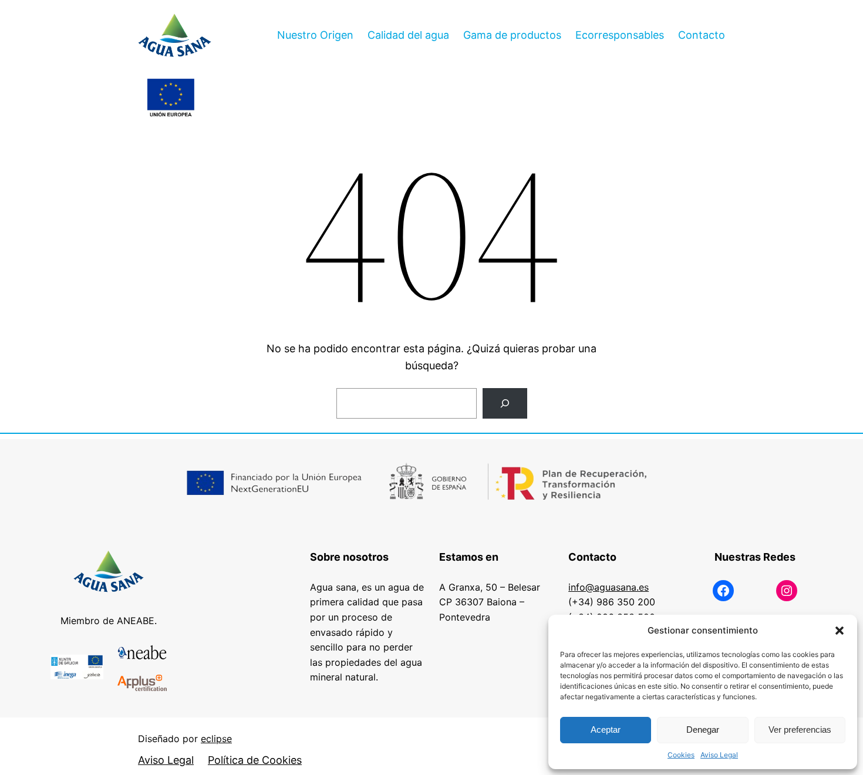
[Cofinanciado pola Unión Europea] (170, 99)
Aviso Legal (719, 754)
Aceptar (606, 729)
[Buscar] (505, 403)
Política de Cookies (255, 760)
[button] (839, 630)
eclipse (216, 738)
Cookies (681, 754)
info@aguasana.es (608, 587)
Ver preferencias (799, 729)
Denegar (702, 729)
